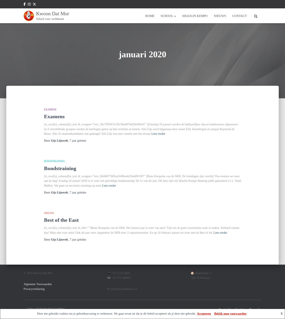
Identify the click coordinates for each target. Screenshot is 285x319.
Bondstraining (60, 168)
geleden (78, 140)
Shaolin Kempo (195, 16)
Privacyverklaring (34, 289)
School (167, 16)
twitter (34, 5)
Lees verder (158, 133)
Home (149, 16)
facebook (25, 5)
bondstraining (54, 161)
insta (29, 5)
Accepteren (204, 313)
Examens (50, 109)
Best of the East (61, 220)
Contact (239, 16)
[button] (175, 16)
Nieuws (220, 16)
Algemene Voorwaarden (38, 284)
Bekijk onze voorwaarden (230, 313)
